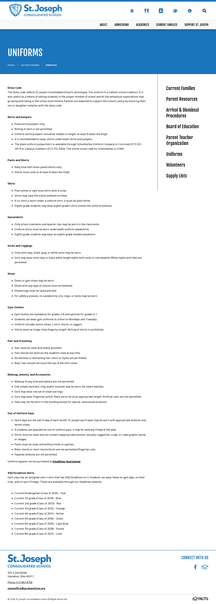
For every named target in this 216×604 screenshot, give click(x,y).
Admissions (122, 25)
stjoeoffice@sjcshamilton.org (26, 588)
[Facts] (175, 11)
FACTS (205, 567)
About (103, 25)
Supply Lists (176, 176)
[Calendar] (132, 11)
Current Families (166, 25)
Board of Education (182, 126)
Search (202, 11)
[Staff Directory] (161, 11)
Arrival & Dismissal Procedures (182, 113)
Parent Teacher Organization (179, 140)
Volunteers (175, 165)
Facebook (195, 567)
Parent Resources (181, 99)
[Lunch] (146, 11)
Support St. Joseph (196, 25)
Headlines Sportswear (67, 461)
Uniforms (174, 154)
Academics (142, 25)
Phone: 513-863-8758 (20, 582)
